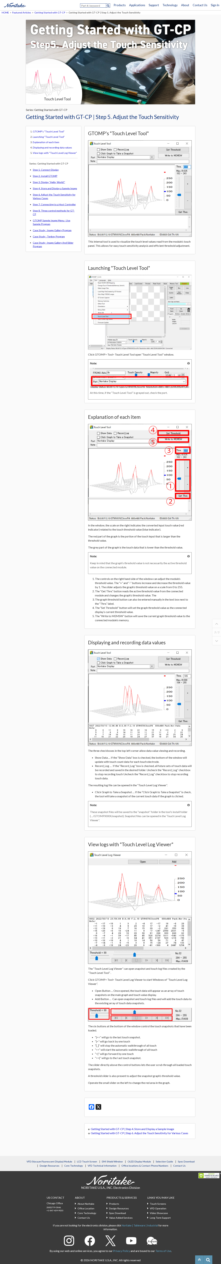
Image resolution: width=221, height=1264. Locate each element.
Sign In (215, 5)
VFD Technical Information (102, 1165)
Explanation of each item (46, 142)
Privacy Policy (121, 1250)
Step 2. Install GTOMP (45, 175)
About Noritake (86, 1203)
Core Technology (73, 1165)
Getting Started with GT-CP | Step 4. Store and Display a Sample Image (132, 1129)
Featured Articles (21, 12)
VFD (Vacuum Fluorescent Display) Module (49, 1161)
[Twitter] (110, 1240)
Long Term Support (160, 1217)
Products (120, 5)
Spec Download (186, 1161)
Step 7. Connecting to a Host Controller (54, 204)
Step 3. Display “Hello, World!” (49, 182)
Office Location (86, 1208)
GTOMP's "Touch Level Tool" (48, 131)
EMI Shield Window (112, 1161)
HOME (5, 12)
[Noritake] (15, 4)
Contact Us (200, 5)
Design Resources (49, 1165)
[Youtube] (131, 1240)
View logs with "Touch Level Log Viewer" (55, 152)
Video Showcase (159, 1213)
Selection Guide (164, 1161)
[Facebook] (90, 1240)
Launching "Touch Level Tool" (49, 136)
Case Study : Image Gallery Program (52, 230)
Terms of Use (163, 1250)
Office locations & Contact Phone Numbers (144, 1165)
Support (154, 5)
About (185, 5)
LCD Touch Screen (87, 1161)
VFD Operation (158, 1208)
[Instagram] (69, 1240)
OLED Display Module (139, 1161)
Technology (170, 5)
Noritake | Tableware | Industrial (140, 1225)
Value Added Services (121, 1217)
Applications (137, 5)
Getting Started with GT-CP (49, 12)
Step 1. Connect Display (46, 169)
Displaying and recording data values (52, 147)
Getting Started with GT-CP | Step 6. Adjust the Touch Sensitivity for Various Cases (139, 1133)
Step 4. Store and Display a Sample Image (55, 188)
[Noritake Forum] (152, 1240)
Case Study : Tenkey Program (49, 236)
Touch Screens (158, 1203)
